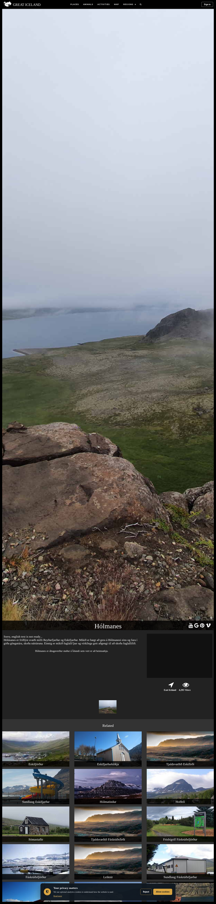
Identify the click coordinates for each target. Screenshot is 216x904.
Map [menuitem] (116, 4)
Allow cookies (163, 892)
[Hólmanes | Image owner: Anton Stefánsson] (108, 713)
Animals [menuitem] (88, 4)
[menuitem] (141, 4)
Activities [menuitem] (103, 4)
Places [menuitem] (74, 4)
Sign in (207, 4)
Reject (146, 892)
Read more (57, 896)
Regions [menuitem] (128, 4)
